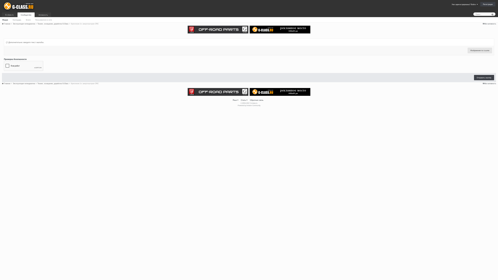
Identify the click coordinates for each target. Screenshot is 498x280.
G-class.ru (9, 14)
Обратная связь (256, 100)
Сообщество (26, 14)
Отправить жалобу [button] (484, 77)
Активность (43, 14)
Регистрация (488, 4)
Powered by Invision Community (249, 105)
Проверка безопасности (15, 59)
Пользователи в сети (43, 20)
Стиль (243, 100)
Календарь (17, 20)
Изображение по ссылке (479, 50)
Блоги (28, 20)
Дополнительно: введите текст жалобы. (26, 42)
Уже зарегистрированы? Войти (464, 4)
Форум (5, 20)
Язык (235, 100)
